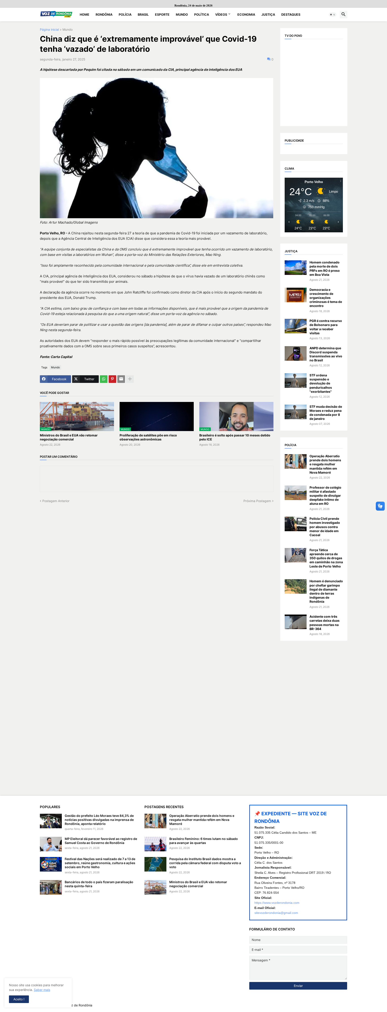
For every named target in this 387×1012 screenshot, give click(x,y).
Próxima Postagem (257, 501)
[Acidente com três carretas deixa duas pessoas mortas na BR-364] (296, 622)
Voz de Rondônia (80, 1005)
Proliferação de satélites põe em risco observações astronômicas (148, 437)
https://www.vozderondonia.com (276, 902)
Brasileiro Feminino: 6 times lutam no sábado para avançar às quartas (203, 841)
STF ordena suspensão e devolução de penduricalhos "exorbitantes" (321, 383)
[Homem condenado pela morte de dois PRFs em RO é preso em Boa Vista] (296, 267)
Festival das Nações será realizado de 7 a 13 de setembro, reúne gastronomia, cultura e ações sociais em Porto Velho (100, 863)
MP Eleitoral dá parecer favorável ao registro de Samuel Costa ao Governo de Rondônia (101, 841)
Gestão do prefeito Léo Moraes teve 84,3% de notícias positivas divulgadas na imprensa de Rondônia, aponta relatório (99, 820)
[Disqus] (156, 559)
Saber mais (42, 990)
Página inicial (49, 29)
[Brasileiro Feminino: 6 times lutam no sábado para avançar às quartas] (155, 844)
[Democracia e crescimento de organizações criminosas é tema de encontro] (296, 295)
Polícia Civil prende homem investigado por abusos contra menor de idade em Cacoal (325, 527)
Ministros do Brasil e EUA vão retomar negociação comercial (69, 437)
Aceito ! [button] (18, 999)
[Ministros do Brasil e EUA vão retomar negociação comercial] (155, 887)
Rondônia (104, 14)
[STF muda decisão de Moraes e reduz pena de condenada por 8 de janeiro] (296, 412)
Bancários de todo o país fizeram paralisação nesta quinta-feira (99, 884)
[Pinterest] (112, 379)
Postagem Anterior (55, 501)
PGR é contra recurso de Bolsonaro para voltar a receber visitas (326, 327)
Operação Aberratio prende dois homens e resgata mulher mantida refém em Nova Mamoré (325, 464)
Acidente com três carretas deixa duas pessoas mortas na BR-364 (325, 623)
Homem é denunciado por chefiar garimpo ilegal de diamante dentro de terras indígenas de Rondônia (326, 591)
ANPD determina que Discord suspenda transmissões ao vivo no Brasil (326, 354)
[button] (332, 14)
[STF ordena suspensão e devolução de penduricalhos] (296, 380)
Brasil (143, 14)
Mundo (182, 14)
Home (84, 14)
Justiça (268, 14)
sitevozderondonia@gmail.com (276, 913)
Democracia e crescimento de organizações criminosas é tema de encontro (326, 298)
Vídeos (221, 14)
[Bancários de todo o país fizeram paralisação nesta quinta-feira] (51, 887)
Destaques (290, 14)
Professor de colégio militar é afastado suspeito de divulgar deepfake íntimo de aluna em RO (325, 496)
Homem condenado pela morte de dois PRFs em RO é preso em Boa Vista (325, 268)
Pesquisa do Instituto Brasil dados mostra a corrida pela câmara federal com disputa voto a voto (205, 863)
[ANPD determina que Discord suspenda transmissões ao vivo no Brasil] (296, 353)
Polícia (125, 14)
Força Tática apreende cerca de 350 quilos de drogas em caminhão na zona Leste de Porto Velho (326, 558)
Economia (246, 14)
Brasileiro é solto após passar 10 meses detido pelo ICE (234, 437)
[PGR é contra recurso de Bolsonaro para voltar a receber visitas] (296, 326)
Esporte (162, 14)
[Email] (121, 379)
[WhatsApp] (104, 379)
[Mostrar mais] (130, 379)
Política (201, 14)
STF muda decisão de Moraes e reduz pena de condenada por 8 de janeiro (326, 413)
